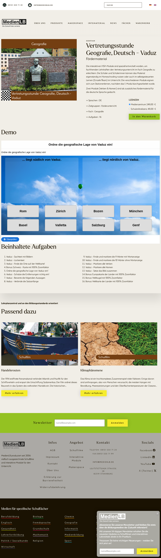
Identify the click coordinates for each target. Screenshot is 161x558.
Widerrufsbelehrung (53, 487)
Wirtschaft (8, 546)
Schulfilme (76, 450)
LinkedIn (146, 457)
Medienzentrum (143, 104)
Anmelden (117, 422)
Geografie (71, 522)
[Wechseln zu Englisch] (155, 5)
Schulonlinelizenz (143, 109)
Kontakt (53, 463)
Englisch (6, 522)
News (113, 23)
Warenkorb (143, 23)
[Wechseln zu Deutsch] (150, 5)
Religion (38, 540)
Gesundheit (8, 528)
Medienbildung (74, 534)
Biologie (38, 516)
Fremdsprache (42, 522)
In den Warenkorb (144, 116)
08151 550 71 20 (15, 5)
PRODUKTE (57, 23)
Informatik (71, 528)
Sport (68, 540)
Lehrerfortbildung (12, 534)
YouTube (146, 464)
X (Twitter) (146, 470)
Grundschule (41, 528)
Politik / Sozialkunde (14, 540)
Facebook (146, 450)
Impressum (52, 457)
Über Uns (40, 23)
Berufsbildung (10, 516)
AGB (52, 450)
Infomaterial (96, 23)
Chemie (69, 516)
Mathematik (40, 534)
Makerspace (75, 23)
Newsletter (42, 422)
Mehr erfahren (14, 393)
